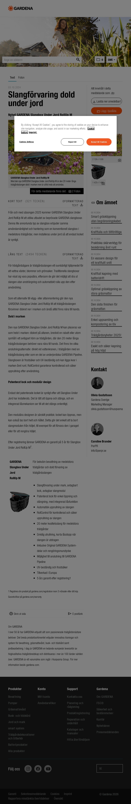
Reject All (72, 141)
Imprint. (33, 132)
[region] (65, 133)
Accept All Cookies (99, 141)
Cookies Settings (26, 141)
